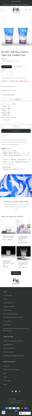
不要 (5, 106)
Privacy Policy (7, 321)
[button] (2, 10)
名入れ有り (7, 120)
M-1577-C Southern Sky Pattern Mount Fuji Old (8, 237)
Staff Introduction (8, 302)
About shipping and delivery (10, 314)
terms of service (7, 310)
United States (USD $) (15, 402)
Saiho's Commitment (8, 348)
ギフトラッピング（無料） (9, 104)
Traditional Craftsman (9, 306)
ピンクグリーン (19, 66)
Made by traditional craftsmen (11, 369)
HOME (5, 291)
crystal (5, 377)
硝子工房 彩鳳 (13, 413)
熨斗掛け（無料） (6, 108)
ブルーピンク (6, 66)
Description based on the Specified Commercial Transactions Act (16, 329)
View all (16, 273)
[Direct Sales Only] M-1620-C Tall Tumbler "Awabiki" (23, 264)
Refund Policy (7, 325)
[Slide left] (12, 48)
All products (6, 366)
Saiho (4, 373)
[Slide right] (19, 48)
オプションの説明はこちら (16, 99)
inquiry (5, 299)
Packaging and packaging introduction (13, 355)
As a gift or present (8, 352)
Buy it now (16, 131)
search (5, 384)
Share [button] (4, 135)
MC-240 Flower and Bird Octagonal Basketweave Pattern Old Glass (8, 262)
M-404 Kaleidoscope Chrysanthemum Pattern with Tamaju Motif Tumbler (23, 238)
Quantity (3, 70)
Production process (8, 344)
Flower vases (6, 380)
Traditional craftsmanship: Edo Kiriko (13, 341)
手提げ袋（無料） (6, 113)
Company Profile (7, 295)
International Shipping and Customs (12, 317)
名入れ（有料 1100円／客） (9, 117)
